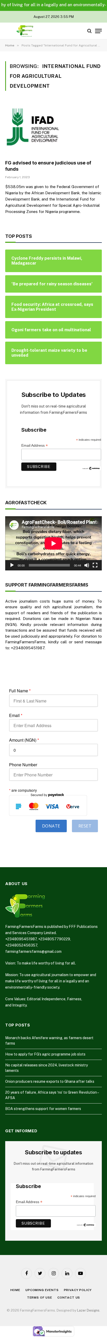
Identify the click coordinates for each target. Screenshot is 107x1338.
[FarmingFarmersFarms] (24, 31)
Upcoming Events (42, 1290)
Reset (84, 826)
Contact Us (68, 1297)
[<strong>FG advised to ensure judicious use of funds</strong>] (53, 128)
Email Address (34, 445)
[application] (53, 543)
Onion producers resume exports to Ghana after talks (49, 1081)
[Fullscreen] (95, 565)
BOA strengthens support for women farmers (43, 1109)
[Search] (89, 31)
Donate (51, 826)
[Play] (12, 565)
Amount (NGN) (24, 740)
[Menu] (98, 31)
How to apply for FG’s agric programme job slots (45, 1054)
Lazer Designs (88, 1310)
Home (15, 1290)
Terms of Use (39, 1297)
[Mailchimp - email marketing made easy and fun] (91, 468)
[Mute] (86, 565)
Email (15, 715)
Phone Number (23, 765)
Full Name (20, 691)
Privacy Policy (78, 1290)
